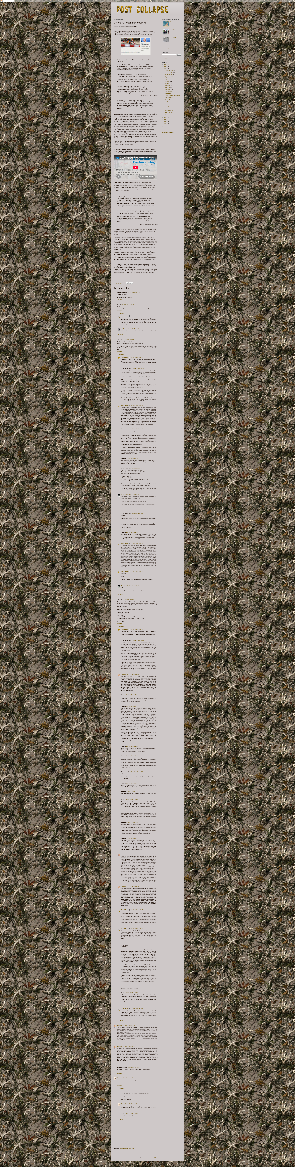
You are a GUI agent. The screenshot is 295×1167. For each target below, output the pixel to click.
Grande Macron (168, 99)
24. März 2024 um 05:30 (132, 992)
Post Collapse (125, 316)
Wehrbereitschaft (169, 93)
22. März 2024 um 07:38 (132, 943)
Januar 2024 (168, 115)
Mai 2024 (167, 85)
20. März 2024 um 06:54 (138, 429)
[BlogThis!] (128, 283)
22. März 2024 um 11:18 (127, 1078)
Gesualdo (123, 674)
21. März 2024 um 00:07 (138, 513)
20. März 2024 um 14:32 (133, 1067)
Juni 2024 (167, 83)
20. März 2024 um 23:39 (137, 771)
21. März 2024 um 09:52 (133, 886)
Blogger (155, 1157)
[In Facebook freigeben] (130, 283)
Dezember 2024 (169, 70)
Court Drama (173, 29)
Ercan (118, 1078)
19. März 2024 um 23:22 (134, 292)
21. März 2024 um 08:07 (132, 838)
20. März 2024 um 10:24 (132, 706)
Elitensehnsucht (168, 97)
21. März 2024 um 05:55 (132, 822)
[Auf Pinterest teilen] (132, 283)
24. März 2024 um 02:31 (134, 328)
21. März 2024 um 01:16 (132, 783)
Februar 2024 (168, 112)
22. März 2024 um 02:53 (137, 571)
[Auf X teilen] (129, 283)
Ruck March (173, 37)
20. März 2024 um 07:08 (133, 674)
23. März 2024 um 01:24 (131, 1103)
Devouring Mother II (168, 45)
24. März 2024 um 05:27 (132, 1113)
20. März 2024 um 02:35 (128, 599)
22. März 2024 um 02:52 (137, 543)
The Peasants (168, 91)
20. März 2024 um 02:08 (128, 339)
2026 (165, 64)
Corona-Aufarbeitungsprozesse (172, 95)
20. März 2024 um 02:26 (137, 316)
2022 (165, 119)
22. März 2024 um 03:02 (137, 928)
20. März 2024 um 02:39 (137, 629)
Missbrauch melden (168, 132)
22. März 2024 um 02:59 (137, 909)
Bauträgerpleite (168, 106)
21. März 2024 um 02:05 (132, 791)
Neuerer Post (117, 1146)
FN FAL (166, 101)
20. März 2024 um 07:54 (132, 694)
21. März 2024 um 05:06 (132, 811)
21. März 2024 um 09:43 (133, 854)
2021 (165, 121)
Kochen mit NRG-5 (169, 104)
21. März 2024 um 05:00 (132, 799)
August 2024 (168, 79)
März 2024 (168, 89)
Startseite (136, 1146)
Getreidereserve (169, 110)
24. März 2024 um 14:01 (137, 1008)
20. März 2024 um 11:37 (132, 746)
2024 (165, 68)
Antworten (119, 299)
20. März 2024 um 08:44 (138, 468)
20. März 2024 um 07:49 (132, 458)
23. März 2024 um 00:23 (137, 1091)
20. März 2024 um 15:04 (133, 494)
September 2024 (169, 77)
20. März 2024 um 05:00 (138, 640)
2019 (165, 126)
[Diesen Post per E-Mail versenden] (126, 283)
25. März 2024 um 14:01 (133, 585)
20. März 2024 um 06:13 (137, 405)
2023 (165, 117)
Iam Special (124, 328)
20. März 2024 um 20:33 (132, 756)
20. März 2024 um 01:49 (128, 304)
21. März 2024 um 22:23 (132, 532)
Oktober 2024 (168, 74)
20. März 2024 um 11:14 (129, 1046)
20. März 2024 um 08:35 (129, 1025)
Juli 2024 (167, 81)
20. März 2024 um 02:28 (137, 357)
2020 (165, 123)
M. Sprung (124, 494)
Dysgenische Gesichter (170, 108)
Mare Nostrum (173, 22)
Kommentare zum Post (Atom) (127, 1148)
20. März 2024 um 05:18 (138, 368)
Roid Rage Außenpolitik (170, 48)
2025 (165, 66)
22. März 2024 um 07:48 (132, 986)
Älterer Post (154, 1146)
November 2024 (169, 72)
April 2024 (167, 87)
